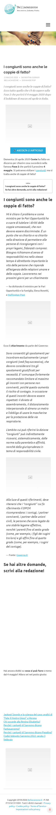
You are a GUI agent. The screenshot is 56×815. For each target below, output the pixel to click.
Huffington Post (16, 294)
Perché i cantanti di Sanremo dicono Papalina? (28, 732)
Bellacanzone (27, 7)
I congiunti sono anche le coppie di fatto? (25, 186)
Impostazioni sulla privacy (28, 809)
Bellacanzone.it (35, 799)
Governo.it (22, 554)
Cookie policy (22, 806)
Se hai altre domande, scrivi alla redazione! (26, 189)
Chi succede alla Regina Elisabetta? (22, 721)
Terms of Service (38, 806)
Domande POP (29, 80)
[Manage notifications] (49, 809)
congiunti (41, 170)
